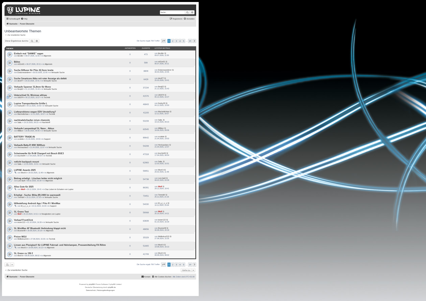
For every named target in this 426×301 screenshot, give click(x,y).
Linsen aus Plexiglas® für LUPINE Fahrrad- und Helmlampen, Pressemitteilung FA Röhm (60, 245)
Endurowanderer (24, 72)
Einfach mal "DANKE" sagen (28, 53)
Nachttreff (46, 122)
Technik (47, 97)
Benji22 (20, 89)
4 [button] (180, 40)
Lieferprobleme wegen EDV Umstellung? (35, 112)
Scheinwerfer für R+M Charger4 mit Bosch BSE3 (39, 153)
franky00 (21, 106)
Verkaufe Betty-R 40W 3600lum (29, 145)
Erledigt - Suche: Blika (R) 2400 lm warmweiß (37, 195)
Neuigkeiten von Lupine (51, 214)
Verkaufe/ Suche (58, 72)
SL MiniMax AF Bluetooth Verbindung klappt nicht (40, 228)
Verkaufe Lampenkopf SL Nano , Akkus (34, 128)
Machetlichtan (23, 114)
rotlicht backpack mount (26, 161)
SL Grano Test (21, 211)
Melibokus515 (23, 239)
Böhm (17, 62)
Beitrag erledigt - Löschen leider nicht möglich (38, 178)
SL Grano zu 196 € (23, 253)
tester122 (21, 222)
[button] (163, 41)
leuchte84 (21, 156)
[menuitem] (24, 19)
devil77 (20, 81)
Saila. (19, 122)
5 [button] (183, 40)
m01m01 (20, 64)
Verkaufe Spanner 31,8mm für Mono (32, 87)
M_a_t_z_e (25, 206)
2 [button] (172, 40)
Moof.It (23, 173)
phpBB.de (112, 287)
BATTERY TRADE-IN (24, 137)
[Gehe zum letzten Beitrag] (165, 53)
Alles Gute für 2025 (23, 186)
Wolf (23, 189)
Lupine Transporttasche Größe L (30, 103)
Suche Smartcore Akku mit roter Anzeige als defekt (40, 78)
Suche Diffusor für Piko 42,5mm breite (33, 70)
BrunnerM (21, 231)
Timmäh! (20, 197)
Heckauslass (22, 147)
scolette (20, 139)
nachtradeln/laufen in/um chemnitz (32, 120)
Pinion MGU (20, 236)
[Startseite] (23, 10)
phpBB (91, 284)
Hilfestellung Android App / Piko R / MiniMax (37, 203)
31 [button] (190, 40)
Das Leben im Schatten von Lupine (59, 189)
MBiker (20, 131)
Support (47, 139)
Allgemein (47, 56)
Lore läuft (21, 181)
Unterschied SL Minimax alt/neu (30, 95)
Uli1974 (20, 97)
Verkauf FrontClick (23, 220)
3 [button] (176, 40)
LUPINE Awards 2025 (25, 170)
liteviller (20, 56)
